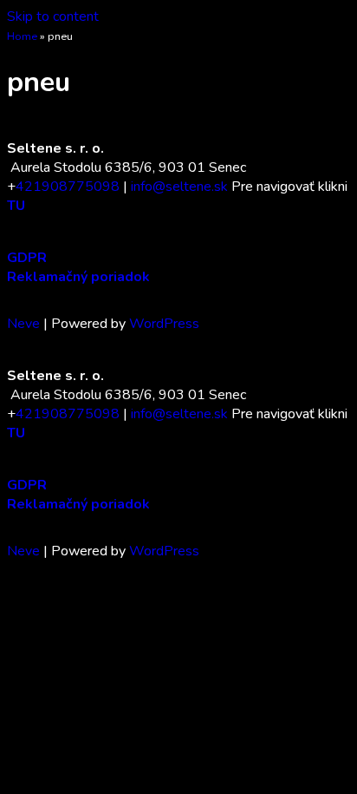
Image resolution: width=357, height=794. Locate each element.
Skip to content (53, 16)
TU (16, 205)
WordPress (164, 323)
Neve (23, 323)
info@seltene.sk (179, 186)
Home (22, 36)
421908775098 (68, 186)
